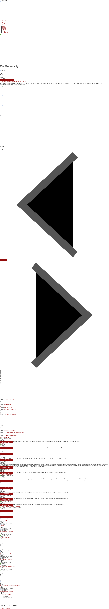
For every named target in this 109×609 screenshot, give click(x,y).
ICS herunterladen (3, 81)
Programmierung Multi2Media (5, 594)
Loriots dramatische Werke (9, 387)
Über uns (4, 21)
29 (0, 386)
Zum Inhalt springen (3, 0)
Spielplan (4, 19)
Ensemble (4, 20)
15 (0, 408)
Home (3, 18)
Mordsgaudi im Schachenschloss (10, 409)
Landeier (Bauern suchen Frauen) (10, 430)
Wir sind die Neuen (7, 404)
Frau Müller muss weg (8, 407)
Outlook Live (23, 81)
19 (0, 413)
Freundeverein (5, 24)
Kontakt (3, 23)
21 (0, 416)
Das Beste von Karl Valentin (9, 399)
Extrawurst (6, 390)
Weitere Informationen (6, 442)
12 (0, 403)
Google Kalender (10, 81)
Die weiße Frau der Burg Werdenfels (10, 392)
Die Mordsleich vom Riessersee (10, 414)
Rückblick (4, 22)
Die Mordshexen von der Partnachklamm (11, 417)
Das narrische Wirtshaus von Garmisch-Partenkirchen (14, 432)
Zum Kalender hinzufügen (7, 79)
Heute (3, 260)
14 (0, 406)
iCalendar (15, 81)
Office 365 (19, 81)
